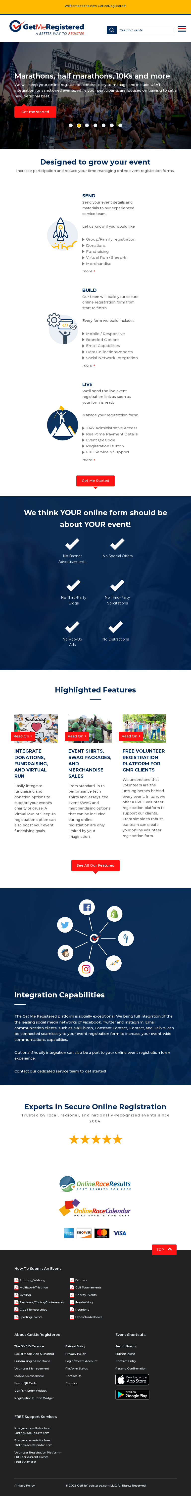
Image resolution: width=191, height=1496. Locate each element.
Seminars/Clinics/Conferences (42, 1302)
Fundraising (84, 1302)
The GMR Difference (29, 1346)
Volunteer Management (31, 1368)
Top (160, 1249)
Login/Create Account (81, 1361)
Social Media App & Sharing (34, 1354)
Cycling (25, 1295)
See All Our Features (95, 865)
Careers (71, 1383)
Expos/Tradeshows (88, 1317)
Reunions (82, 1309)
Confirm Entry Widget (30, 1390)
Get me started (35, 112)
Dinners (81, 1280)
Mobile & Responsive (29, 1376)
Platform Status (76, 1368)
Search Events (125, 1346)
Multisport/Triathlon (34, 1287)
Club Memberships (33, 1309)
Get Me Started (95, 480)
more (88, 271)
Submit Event (125, 1354)
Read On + (22, 736)
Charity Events (85, 1295)
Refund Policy (75, 1346)
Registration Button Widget (34, 1398)
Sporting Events (31, 1317)
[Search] (112, 30)
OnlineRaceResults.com (31, 1433)
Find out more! (25, 1461)
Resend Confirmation (130, 1368)
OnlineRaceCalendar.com (33, 1445)
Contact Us (73, 1376)
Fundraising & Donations (32, 1361)
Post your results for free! (32, 1428)
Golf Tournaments (88, 1287)
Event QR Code (25, 1383)
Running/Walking (32, 1280)
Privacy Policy (75, 1354)
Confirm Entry (125, 1361)
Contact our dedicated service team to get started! (60, 1071)
